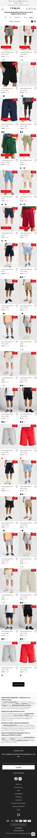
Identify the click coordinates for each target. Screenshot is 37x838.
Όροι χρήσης (18, 827)
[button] (27, 9)
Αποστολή (18, 800)
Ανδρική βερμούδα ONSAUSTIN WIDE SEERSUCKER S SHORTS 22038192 (7, 88)
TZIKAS (12, 833)
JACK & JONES (5, 54)
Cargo (25, 17)
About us (18, 784)
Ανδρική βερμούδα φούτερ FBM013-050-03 (26, 233)
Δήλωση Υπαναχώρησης (19, 824)
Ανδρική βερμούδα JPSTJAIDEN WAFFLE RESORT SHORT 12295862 (7, 52)
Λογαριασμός (18, 794)
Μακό (31, 17)
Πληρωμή (19, 797)
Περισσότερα (18, 684)
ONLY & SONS (5, 90)
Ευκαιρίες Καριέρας (19, 806)
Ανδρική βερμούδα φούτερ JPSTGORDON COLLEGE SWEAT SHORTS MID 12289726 (7, 124)
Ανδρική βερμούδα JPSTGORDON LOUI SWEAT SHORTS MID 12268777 (7, 306)
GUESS (3, 271)
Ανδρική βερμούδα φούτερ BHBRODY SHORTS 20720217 (26, 160)
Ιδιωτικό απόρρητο (18, 830)
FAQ (18, 790)
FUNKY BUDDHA (5, 162)
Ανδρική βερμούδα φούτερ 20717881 (7, 378)
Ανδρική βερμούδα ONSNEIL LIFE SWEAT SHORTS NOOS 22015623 (7, 342)
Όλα (5, 17)
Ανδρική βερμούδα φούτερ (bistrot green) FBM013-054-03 (7, 160)
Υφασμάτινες (17, 17)
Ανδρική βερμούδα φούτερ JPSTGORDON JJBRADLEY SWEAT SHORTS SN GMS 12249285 (26, 378)
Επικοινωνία (18, 787)
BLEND (21, 162)
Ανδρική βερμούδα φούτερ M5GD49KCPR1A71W (7, 269)
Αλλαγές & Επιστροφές (18, 803)
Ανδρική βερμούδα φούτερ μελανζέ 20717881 (26, 342)
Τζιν (10, 17)
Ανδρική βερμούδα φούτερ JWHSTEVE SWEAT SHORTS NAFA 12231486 (7, 450)
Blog (18, 810)
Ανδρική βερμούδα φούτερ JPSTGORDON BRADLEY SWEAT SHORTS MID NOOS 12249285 (26, 269)
